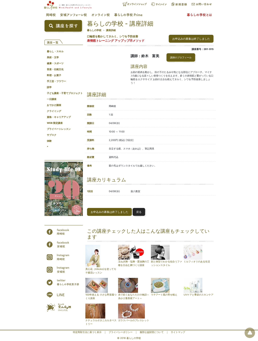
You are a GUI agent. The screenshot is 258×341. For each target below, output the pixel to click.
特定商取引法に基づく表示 (87, 332)
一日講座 (51, 99)
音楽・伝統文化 (55, 69)
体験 (49, 140)
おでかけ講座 (54, 105)
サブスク (51, 134)
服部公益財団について (152, 332)
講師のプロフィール (181, 57)
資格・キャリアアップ (59, 116)
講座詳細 (111, 30)
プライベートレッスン (59, 128)
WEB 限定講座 (55, 122)
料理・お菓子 (54, 75)
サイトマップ (178, 332)
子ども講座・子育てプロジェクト (65, 93)
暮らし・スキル (55, 51)
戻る (139, 211)
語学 (49, 87)
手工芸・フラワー (56, 81)
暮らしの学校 (94, 30)
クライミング (54, 110)
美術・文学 (53, 57)
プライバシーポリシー (121, 332)
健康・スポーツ (55, 63)
